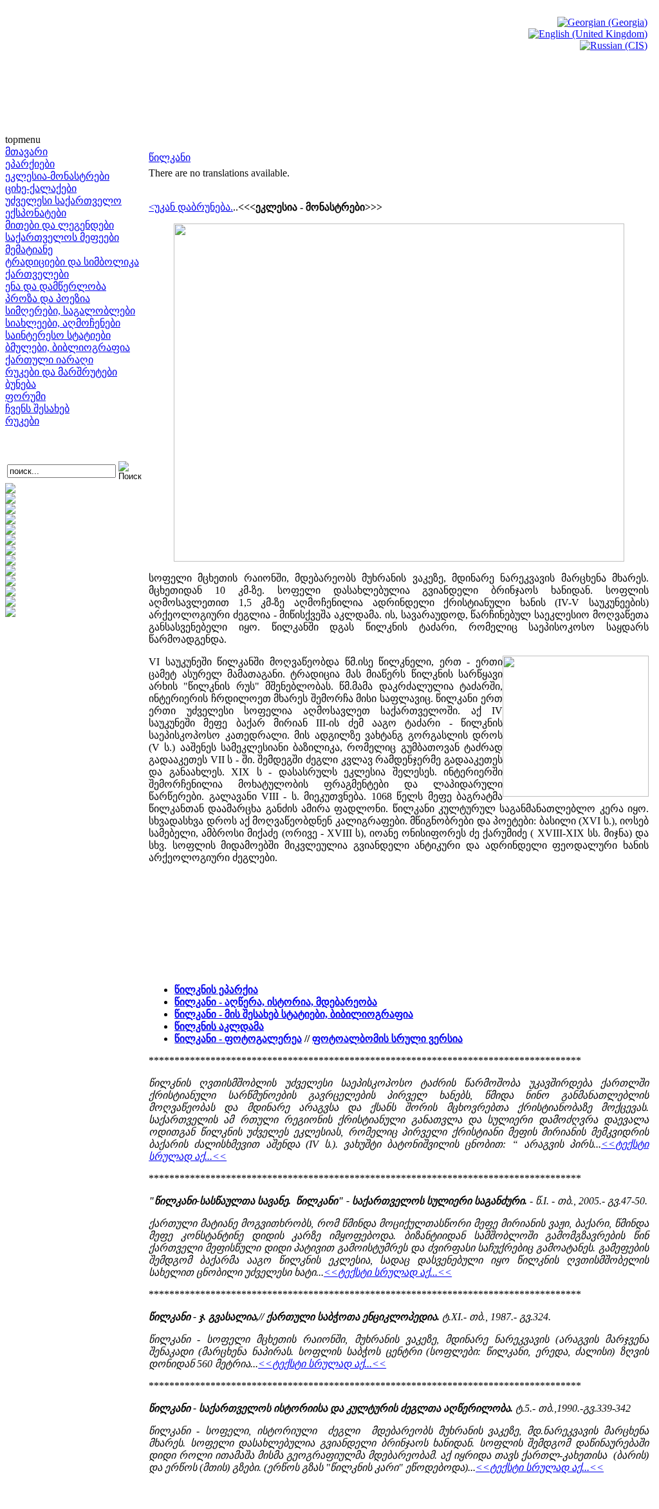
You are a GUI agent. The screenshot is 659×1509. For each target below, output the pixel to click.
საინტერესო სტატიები (58, 335)
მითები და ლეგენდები (59, 225)
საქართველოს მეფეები (62, 237)
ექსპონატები (35, 212)
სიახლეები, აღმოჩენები (62, 323)
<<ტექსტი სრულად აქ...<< (388, 1272)
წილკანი (169, 157)
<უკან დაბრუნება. (191, 207)
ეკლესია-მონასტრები (57, 176)
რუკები (22, 420)
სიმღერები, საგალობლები (70, 310)
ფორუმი (25, 396)
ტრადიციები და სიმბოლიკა (72, 261)
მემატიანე (29, 249)
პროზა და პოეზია (47, 298)
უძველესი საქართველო (63, 200)
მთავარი (26, 151)
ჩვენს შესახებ (37, 408)
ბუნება (20, 384)
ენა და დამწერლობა (55, 286)
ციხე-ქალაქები (41, 188)
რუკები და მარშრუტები (61, 371)
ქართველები (37, 274)
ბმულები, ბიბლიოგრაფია (67, 347)
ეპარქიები (30, 163)
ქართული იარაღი (49, 359)
